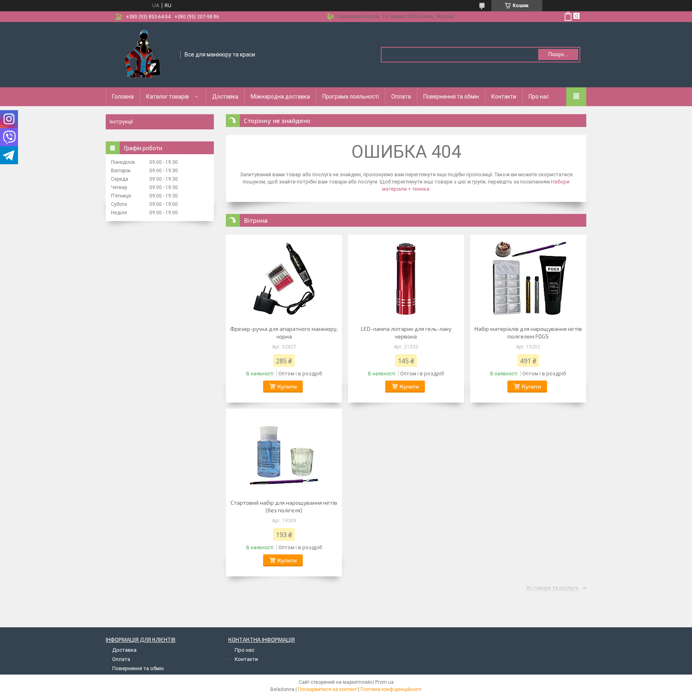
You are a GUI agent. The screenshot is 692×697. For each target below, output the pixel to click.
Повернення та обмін (451, 96)
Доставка (225, 96)
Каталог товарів (167, 96)
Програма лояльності (350, 96)
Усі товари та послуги (552, 588)
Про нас (539, 96)
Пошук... (558, 54)
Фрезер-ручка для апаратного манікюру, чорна (284, 332)
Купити (287, 386)
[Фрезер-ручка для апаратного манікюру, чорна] (284, 279)
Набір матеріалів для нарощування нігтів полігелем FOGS (528, 332)
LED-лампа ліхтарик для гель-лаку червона (406, 332)
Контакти (503, 96)
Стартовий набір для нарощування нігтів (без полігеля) (284, 506)
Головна (123, 96)
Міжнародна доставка (280, 96)
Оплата (401, 96)
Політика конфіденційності (391, 689)
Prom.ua (384, 682)
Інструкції (121, 122)
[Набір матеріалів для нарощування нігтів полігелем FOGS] (528, 279)
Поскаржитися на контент (327, 689)
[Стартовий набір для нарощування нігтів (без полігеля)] (284, 453)
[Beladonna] (143, 54)
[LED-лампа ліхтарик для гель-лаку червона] (406, 279)
